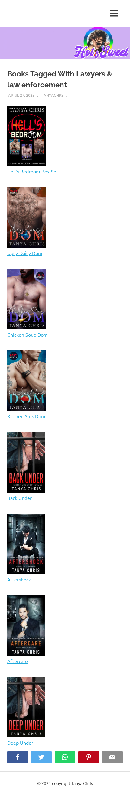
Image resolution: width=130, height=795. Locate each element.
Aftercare (17, 661)
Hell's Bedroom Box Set (32, 171)
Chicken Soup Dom (27, 335)
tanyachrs (52, 95)
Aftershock (19, 579)
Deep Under (20, 742)
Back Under (19, 498)
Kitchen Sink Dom (26, 416)
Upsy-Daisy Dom (24, 253)
